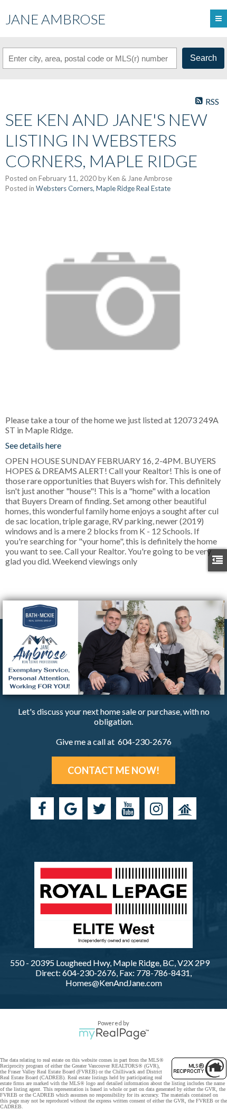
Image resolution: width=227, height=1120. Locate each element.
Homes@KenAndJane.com (113, 983)
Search (203, 57)
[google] (70, 808)
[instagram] (156, 808)
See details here (33, 445)
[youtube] (127, 808)
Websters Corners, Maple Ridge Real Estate (103, 188)
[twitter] (99, 808)
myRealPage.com (113, 1033)
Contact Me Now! (113, 770)
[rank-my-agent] (184, 808)
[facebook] (42, 808)
